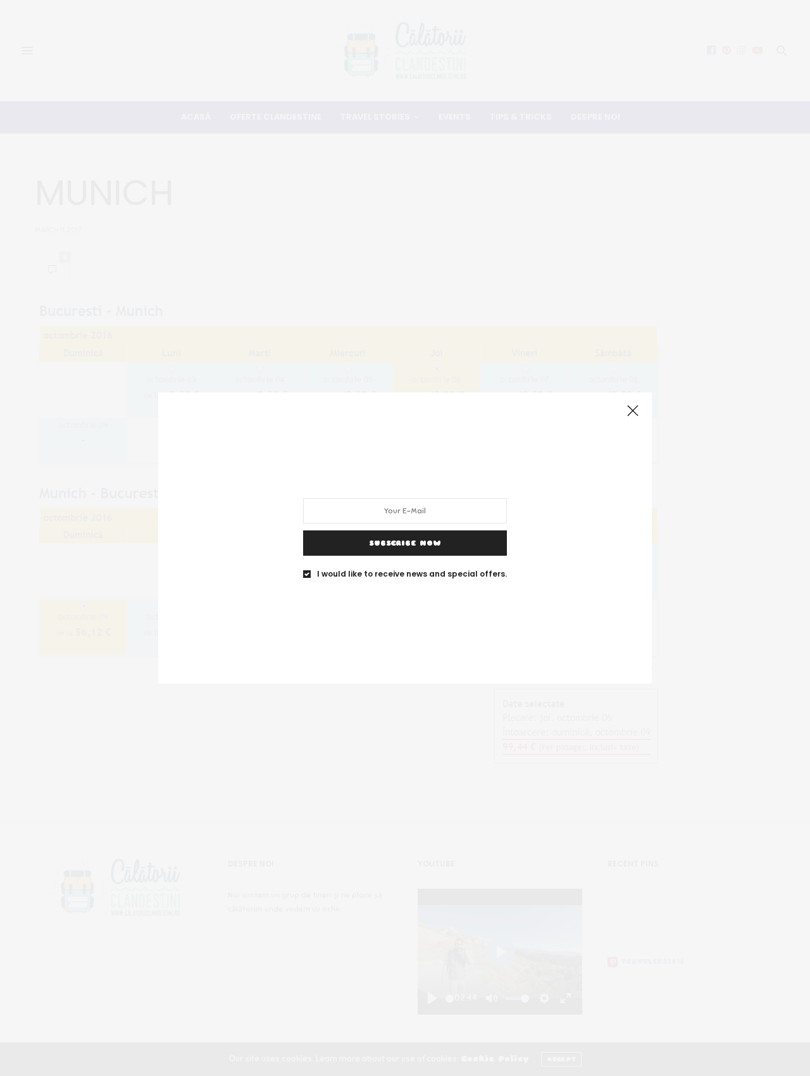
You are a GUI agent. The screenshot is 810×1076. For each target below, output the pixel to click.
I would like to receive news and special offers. (412, 574)
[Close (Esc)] (632, 411)
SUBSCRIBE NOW (405, 543)
